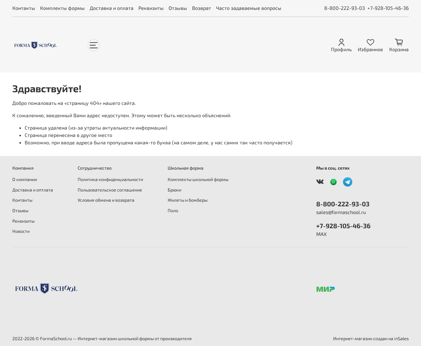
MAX (321, 234)
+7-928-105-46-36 (388, 8)
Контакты (23, 8)
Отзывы (178, 8)
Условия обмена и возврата (106, 200)
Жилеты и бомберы (187, 200)
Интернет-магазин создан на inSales (371, 338)
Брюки (174, 189)
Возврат (201, 8)
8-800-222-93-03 (344, 8)
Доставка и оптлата (32, 189)
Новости (21, 231)
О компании (24, 179)
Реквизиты (151, 8)
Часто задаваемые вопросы (248, 8)
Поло (173, 210)
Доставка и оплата (111, 8)
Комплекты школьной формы (198, 179)
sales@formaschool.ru (341, 212)
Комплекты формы (62, 8)
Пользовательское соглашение (110, 189)
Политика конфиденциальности (110, 179)
